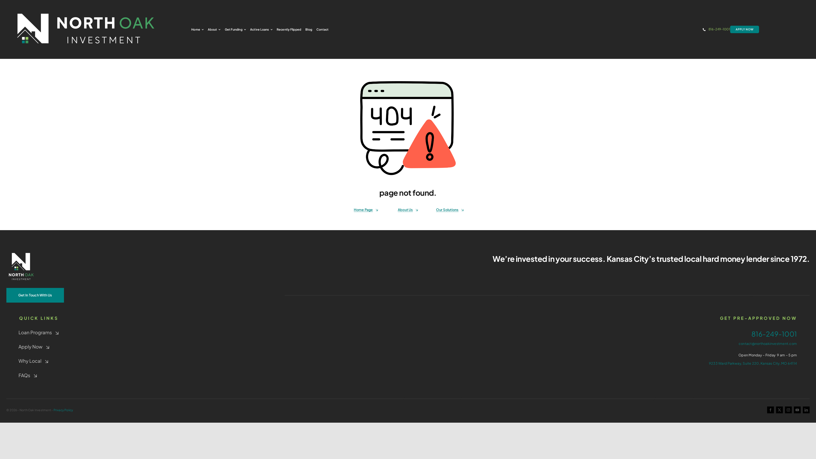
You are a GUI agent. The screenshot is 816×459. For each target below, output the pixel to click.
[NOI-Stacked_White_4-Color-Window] (21, 252)
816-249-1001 (719, 29)
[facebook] (770, 410)
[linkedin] (806, 410)
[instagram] (788, 410)
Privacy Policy (63, 410)
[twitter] (779, 410)
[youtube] (797, 410)
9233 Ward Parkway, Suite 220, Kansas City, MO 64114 (753, 363)
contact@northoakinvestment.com (768, 343)
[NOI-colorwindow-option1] (85, 9)
